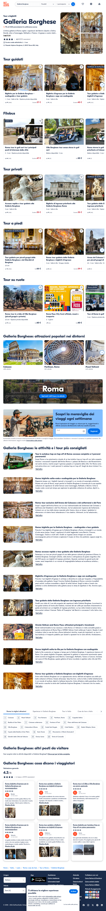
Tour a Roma (44, 868)
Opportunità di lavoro (78, 883)
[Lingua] (91, 4)
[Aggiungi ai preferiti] (40, 67)
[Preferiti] (83, 4)
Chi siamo (76, 878)
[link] (23, 84)
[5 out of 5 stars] (19, 791)
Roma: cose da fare (30, 868)
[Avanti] (102, 85)
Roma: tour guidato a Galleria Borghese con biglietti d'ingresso (50, 785)
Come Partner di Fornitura (93, 878)
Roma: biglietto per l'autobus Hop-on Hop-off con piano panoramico (86, 826)
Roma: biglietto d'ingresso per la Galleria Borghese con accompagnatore (16, 786)
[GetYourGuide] (6, 4)
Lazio (18, 868)
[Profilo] (99, 4)
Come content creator (92, 881)
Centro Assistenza (53, 878)
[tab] (16, 711)
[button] (23, 84)
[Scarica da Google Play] (38, 880)
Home (5, 868)
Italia (12, 868)
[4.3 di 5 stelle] (9, 39)
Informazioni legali (54, 881)
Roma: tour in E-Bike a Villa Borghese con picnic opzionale (86, 785)
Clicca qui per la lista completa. (59, 754)
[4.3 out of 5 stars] (9, 777)
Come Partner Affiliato (92, 885)
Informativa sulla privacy (34, 440)
